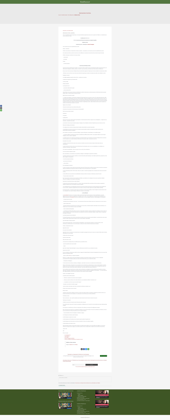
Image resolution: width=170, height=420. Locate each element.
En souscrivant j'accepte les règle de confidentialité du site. (85, 366)
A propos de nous (79, 405)
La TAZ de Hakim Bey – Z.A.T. (81, 399)
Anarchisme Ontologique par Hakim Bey (83, 398)
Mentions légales (80, 395)
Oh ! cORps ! (67, 337)
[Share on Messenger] (86, 349)
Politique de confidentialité (82, 396)
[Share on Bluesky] (82, 349)
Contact (79, 394)
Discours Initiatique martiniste (69, 338)
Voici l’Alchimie (67, 336)
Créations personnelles (80, 397)
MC (70, 255)
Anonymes (64, 30)
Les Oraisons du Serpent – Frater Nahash (83, 400)
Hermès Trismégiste (91, 44)
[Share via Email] (88, 349)
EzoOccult (85, 1)
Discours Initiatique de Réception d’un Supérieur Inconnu (74, 339)
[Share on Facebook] (84, 349)
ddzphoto (71, 344)
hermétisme (72, 197)
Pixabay (76, 344)
